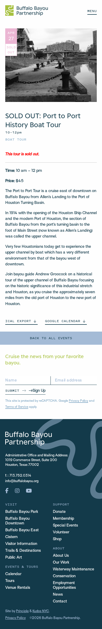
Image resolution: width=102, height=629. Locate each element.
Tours (9, 581)
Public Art (13, 557)
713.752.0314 (20, 475)
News (58, 594)
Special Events (65, 525)
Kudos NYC (40, 611)
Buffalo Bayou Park (21, 512)
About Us (61, 556)
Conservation (64, 576)
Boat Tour (15, 139)
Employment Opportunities (64, 585)
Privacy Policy (78, 401)
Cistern (11, 537)
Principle (22, 611)
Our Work (61, 562)
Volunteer (61, 532)
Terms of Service (16, 407)
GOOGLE (62, 320)
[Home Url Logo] (26, 10)
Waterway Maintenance (73, 569)
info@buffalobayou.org (21, 481)
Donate (59, 512)
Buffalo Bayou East (22, 530)
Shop (57, 539)
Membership (63, 518)
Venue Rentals (17, 588)
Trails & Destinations (23, 551)
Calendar (13, 574)
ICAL (18, 320)
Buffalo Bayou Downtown (17, 521)
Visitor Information (21, 544)
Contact (60, 601)
